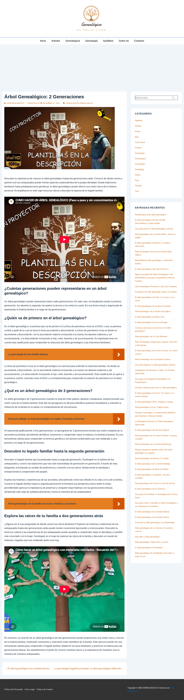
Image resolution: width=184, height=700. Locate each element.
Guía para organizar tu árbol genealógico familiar (155, 365)
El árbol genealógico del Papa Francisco (151, 269)
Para (137, 180)
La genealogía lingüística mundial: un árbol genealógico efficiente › (88, 668)
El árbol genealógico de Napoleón (149, 547)
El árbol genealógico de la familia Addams (152, 512)
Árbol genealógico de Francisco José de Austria (155, 483)
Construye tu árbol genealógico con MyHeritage (154, 522)
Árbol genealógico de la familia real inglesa (152, 311)
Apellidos (108, 41)
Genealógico (140, 164)
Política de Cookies (45, 689)
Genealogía (91, 41)
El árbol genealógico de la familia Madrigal (152, 464)
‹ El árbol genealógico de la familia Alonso (27, 668)
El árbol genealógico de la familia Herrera (152, 517)
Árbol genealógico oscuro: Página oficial (151, 407)
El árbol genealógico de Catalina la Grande (152, 306)
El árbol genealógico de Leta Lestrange (151, 322)
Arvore (137, 131)
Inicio (43, 41)
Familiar (138, 148)
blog (136, 137)
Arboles (55, 41)
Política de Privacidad (13, 689)
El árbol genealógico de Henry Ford (149, 317)
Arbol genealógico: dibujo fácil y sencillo (151, 542)
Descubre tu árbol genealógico (147, 537)
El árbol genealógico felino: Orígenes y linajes (154, 402)
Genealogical (73, 41)
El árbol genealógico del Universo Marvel (152, 430)
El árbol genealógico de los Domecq (150, 489)
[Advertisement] (92, 66)
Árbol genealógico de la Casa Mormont (151, 336)
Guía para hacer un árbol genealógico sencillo (154, 229)
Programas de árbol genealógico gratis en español (156, 292)
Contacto (139, 41)
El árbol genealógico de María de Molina (151, 469)
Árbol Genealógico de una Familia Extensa (152, 359)
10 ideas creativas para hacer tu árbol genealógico (156, 388)
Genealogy (139, 169)
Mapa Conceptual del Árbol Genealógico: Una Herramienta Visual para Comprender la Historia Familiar (155, 277)
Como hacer (140, 142)
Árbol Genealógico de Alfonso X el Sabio (152, 458)
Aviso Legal (29, 689)
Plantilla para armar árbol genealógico (150, 215)
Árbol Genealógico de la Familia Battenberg (153, 444)
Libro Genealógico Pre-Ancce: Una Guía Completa (156, 286)
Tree (137, 191)
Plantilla (138, 186)
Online (137, 175)
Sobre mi (124, 41)
